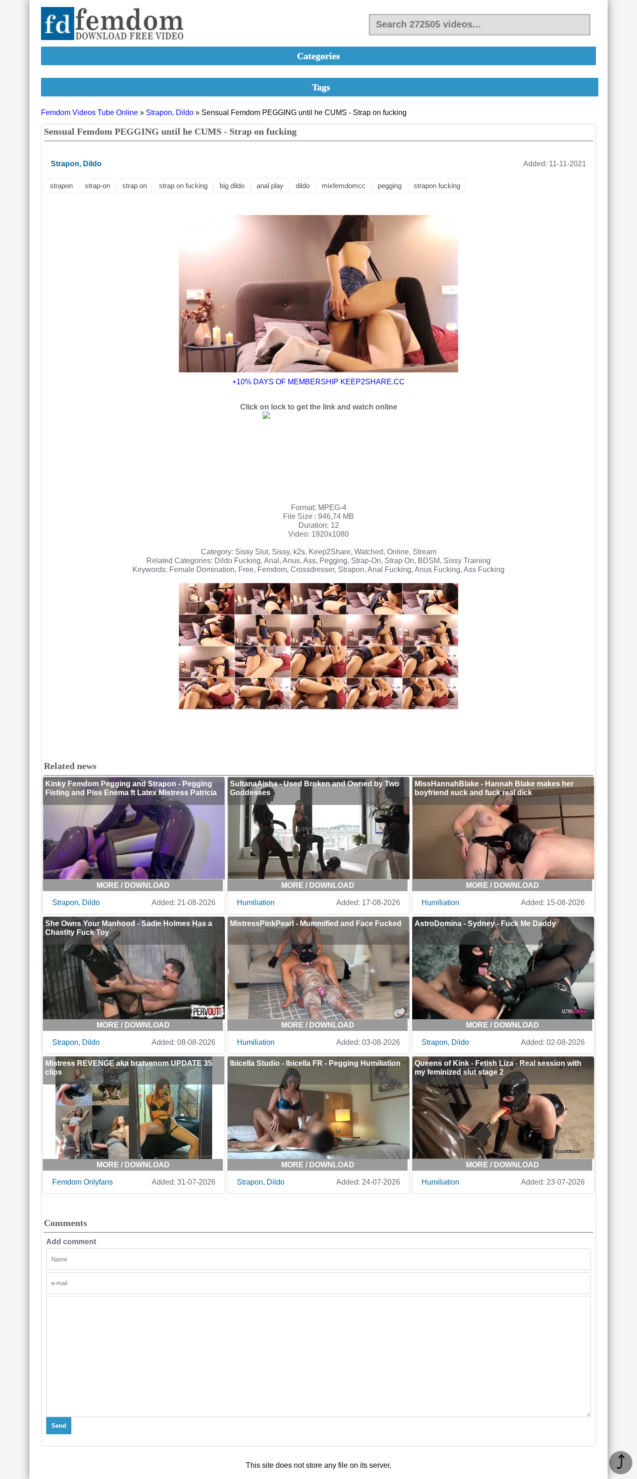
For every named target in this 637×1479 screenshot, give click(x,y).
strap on (134, 186)
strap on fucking (183, 186)
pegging (390, 186)
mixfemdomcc (344, 186)
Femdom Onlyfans (82, 1182)
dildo (303, 186)
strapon (61, 186)
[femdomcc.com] (115, 24)
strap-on (97, 186)
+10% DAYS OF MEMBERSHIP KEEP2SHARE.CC (318, 382)
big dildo (232, 186)
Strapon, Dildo (170, 112)
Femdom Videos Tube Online (89, 112)
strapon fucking (437, 186)
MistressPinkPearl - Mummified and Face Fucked (316, 923)
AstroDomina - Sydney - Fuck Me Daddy (485, 923)
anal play (270, 186)
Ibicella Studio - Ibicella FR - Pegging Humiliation (315, 1063)
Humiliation (256, 902)
